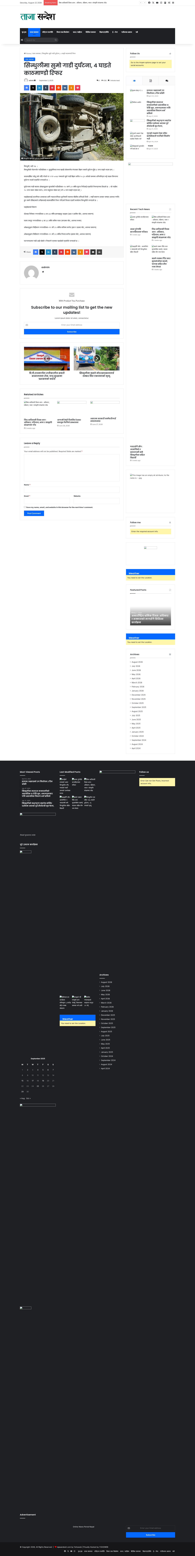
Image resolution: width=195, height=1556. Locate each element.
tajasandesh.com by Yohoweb (69, 1547)
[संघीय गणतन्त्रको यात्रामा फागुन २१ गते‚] (90, 1001)
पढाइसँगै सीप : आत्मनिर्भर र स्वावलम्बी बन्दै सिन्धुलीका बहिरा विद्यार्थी (80, 3)
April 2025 (136, 728)
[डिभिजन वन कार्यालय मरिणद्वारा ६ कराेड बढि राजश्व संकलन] (65, 1003)
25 (38, 1086)
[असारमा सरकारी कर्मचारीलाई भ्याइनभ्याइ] (105, 408)
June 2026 (136, 670)
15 (22, 1081)
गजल (150, 146)
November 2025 (139, 699)
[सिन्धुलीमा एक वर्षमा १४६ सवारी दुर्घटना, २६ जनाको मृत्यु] (90, 801)
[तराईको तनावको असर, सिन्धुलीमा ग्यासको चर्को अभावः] (65, 786)
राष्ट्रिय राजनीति (47, 32)
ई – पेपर (115, 32)
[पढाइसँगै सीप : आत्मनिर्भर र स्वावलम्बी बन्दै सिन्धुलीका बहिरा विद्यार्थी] (139, 344)
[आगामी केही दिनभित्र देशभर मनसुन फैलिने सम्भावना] (71, 409)
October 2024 (138, 736)
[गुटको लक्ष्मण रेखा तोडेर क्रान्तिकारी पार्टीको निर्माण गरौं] (137, 137)
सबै (137, 32)
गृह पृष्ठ (24, 32)
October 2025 (138, 703)
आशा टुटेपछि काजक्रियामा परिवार (139, 230)
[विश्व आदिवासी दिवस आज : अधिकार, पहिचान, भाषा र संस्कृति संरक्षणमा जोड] (38, 409)
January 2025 (138, 732)
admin (31, 80)
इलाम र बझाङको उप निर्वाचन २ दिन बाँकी (155, 92)
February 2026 (138, 687)
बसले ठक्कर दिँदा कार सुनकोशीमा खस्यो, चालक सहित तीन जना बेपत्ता (161, 262)
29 (22, 1091)
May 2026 (136, 674)
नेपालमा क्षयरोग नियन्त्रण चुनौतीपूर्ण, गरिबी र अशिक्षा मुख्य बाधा (148, 619)
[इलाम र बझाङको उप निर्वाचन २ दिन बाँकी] (137, 94)
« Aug (22, 1098)
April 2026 (136, 678)
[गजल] (137, 150)
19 (43, 1081)
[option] (150, 610)
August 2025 (137, 711)
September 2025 (139, 707)
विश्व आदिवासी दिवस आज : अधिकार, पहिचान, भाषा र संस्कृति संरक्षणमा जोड (38, 422)
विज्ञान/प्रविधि (104, 32)
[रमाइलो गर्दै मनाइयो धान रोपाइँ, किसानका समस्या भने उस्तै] (77, 1001)
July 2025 (136, 715)
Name (27, 485)
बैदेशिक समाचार (91, 32)
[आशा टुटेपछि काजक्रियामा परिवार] (139, 221)
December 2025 (139, 695)
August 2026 (137, 662)
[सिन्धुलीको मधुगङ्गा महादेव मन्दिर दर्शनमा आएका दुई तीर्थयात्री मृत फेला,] (137, 124)
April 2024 (136, 748)
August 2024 (137, 744)
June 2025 (136, 719)
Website (77, 496)
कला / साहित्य (77, 32)
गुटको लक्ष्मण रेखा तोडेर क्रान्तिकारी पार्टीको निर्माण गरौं (158, 136)
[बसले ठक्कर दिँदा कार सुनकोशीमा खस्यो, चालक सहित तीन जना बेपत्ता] (161, 250)
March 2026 (137, 682)
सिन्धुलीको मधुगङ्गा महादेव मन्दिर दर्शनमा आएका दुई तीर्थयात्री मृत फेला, (159, 123)
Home (28, 53)
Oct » (28, 1098)
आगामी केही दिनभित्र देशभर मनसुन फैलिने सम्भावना (69, 421)
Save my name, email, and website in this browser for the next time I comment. (59, 507)
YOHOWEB (103, 1547)
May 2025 (136, 724)
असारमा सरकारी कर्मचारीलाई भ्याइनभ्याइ (103, 419)
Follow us (144, 772)
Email (27, 496)
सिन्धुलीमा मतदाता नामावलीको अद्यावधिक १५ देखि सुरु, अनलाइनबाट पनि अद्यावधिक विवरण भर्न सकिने (158, 108)
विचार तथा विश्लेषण (63, 32)
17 (33, 1081)
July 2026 (136, 666)
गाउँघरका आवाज (126, 32)
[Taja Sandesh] (38, 17)
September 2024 (139, 740)
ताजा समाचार (34, 32)
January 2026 (138, 691)
